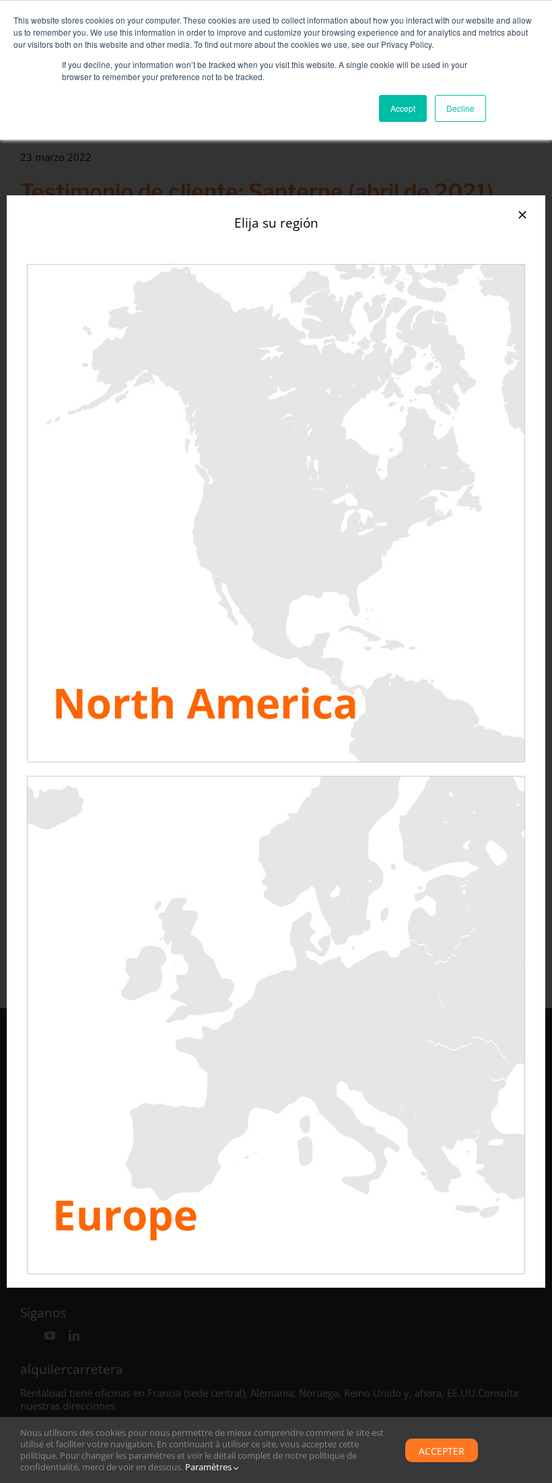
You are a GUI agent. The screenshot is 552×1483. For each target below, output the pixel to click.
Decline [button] (460, 108)
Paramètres (209, 1467)
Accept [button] (402, 108)
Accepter (441, 1451)
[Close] (522, 215)
